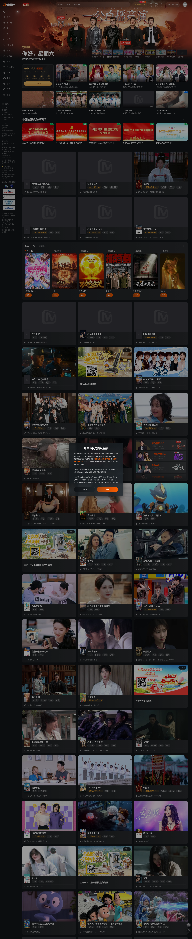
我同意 (107, 489)
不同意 (85, 489)
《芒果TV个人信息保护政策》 (102, 459)
